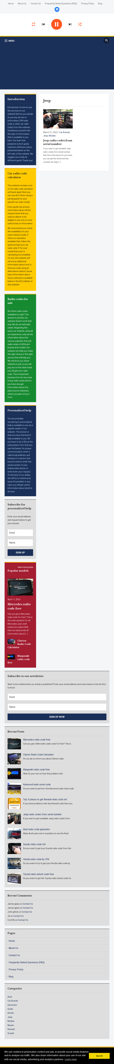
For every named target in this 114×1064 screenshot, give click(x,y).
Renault (11, 1029)
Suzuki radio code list (34, 844)
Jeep (45, 136)
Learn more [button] (71, 1059)
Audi (10, 997)
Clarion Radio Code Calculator (19, 644)
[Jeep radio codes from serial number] (58, 119)
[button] (10, 40)
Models (52, 136)
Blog (100, 3)
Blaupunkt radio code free (19, 659)
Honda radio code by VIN (36, 859)
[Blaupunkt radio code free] (11, 657)
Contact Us (36, 3)
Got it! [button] (99, 1056)
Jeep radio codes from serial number (42, 814)
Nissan (11, 1025)
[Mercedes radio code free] (20, 587)
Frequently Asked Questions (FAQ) (61, 3)
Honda (11, 1013)
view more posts (25, 567)
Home (11, 3)
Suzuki (11, 1033)
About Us (22, 3)
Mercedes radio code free (36, 739)
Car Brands (64, 132)
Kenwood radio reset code (37, 784)
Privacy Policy (87, 3)
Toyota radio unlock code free (38, 874)
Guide (10, 1009)
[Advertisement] (57, 66)
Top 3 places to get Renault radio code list (45, 799)
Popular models (18, 570)
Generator (12, 1005)
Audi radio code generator (36, 829)
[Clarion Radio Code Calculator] (11, 641)
